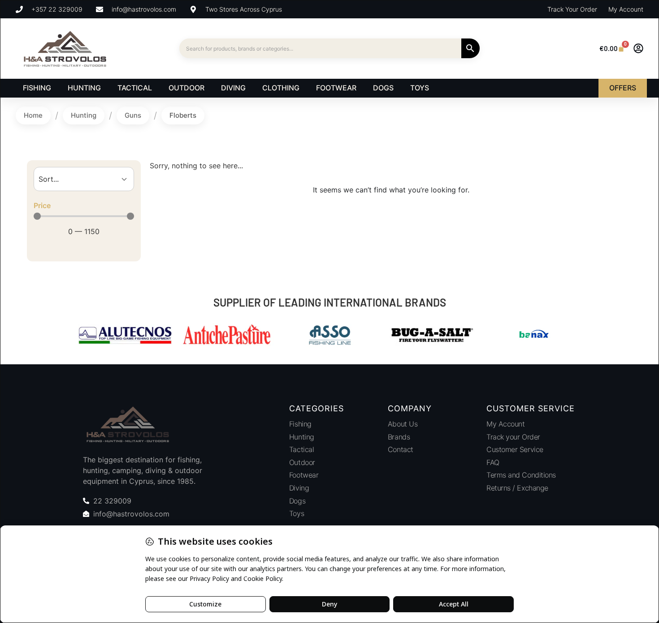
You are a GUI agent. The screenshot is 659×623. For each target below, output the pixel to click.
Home (33, 115)
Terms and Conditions (521, 474)
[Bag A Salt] (431, 336)
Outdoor (302, 462)
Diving (299, 487)
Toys (296, 513)
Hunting (83, 115)
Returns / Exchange (517, 487)
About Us (402, 423)
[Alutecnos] (125, 336)
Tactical (301, 449)
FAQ (492, 462)
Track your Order (513, 436)
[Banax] (534, 336)
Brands (399, 436)
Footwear (303, 474)
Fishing (300, 423)
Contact (400, 449)
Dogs (297, 500)
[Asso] (329, 336)
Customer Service (514, 449)
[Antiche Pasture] (227, 336)
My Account (505, 423)
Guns (133, 115)
